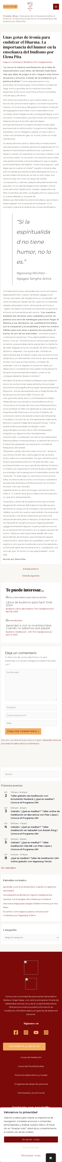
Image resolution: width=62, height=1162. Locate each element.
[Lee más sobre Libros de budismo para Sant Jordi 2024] (26, 597)
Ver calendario (8, 868)
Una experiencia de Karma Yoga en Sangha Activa (27, 895)
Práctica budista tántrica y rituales (31, 1075)
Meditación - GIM (23, 632)
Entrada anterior (31, 569)
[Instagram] (26, 1032)
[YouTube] (36, 1032)
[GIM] (46, 1032)
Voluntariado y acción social (31, 1093)
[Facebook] (16, 1032)
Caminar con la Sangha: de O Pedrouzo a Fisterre (27, 899)
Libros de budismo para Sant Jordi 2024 (29, 604)
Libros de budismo (24, 609)
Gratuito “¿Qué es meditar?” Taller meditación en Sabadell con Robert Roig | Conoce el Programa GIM (34, 830)
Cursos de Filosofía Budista (31, 1066)
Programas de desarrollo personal (31, 1084)
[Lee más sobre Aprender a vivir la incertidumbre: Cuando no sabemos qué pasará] (14, 620)
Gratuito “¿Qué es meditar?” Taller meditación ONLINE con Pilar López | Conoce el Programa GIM (31, 846)
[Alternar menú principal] (56, 7)
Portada (7, 16)
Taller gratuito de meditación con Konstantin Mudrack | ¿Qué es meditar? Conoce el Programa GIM (32, 799)
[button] (10, 7)
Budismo (28, 62)
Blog (15, 16)
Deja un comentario (13, 62)
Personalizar (31, 1147)
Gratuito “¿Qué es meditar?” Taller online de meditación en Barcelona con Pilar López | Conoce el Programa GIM (35, 814)
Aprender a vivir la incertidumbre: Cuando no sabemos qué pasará (29, 627)
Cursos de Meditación (31, 1057)
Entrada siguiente (30, 576)
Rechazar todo (31, 1155)
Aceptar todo (31, 1139)
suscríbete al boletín (24, 1046)
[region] (31, 1134)
